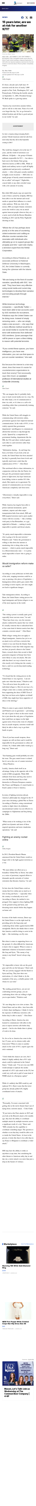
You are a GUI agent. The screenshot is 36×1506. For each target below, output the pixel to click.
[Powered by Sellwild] (31, 1359)
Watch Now (30, 3)
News (5, 17)
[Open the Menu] (3, 2)
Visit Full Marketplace (27, 1244)
